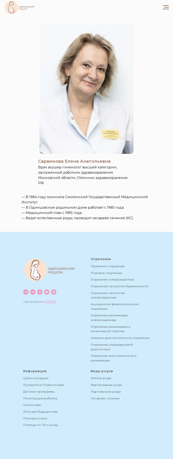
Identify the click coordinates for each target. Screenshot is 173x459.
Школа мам (32, 405)
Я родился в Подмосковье (43, 385)
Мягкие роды (101, 378)
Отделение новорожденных (112, 279)
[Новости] (25, 292)
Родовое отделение (106, 273)
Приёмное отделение (108, 266)
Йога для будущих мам (40, 411)
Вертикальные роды (106, 385)
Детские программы (38, 391)
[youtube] (46, 292)
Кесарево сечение (105, 398)
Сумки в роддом (35, 378)
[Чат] (32, 292)
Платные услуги (35, 418)
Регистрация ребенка (40, 398)
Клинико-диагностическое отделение (120, 338)
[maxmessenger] (53, 292)
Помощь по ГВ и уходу (40, 425)
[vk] (39, 292)
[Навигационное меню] (166, 7)
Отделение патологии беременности (120, 286)
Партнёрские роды (106, 391)
